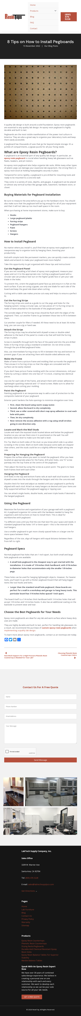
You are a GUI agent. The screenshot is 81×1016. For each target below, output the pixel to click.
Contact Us (27, 916)
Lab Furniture (28, 909)
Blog (24, 912)
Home (24, 906)
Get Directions (28, 891)
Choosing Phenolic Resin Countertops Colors (67, 654)
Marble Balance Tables (32, 960)
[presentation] (20, 752)
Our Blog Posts (51, 46)
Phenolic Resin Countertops (34, 943)
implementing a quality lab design (19, 630)
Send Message (40, 760)
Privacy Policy (28, 919)
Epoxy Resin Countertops (33, 940)
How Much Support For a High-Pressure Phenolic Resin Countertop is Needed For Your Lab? (25, 657)
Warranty (26, 922)
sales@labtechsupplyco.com (41, 884)
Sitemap (25, 925)
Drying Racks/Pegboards (33, 946)
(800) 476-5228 (31, 878)
